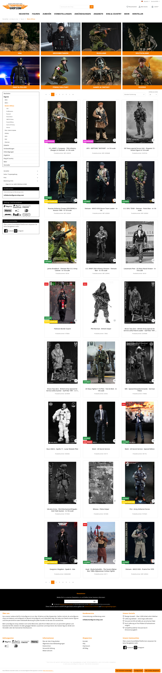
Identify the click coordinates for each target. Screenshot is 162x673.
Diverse (8, 127)
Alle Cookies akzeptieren (152, 670)
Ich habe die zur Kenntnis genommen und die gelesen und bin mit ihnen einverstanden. (82, 604)
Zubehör (6, 145)
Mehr (5, 162)
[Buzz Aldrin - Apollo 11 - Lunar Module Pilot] (62, 423)
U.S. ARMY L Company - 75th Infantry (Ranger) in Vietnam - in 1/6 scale (62, 149)
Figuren (6, 97)
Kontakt (85, 641)
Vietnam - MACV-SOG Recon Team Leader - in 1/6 (101, 209)
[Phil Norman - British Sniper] (101, 302)
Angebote (7, 155)
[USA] (20, 39)
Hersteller (7, 165)
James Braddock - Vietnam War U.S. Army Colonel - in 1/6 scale (62, 269)
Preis (5, 177)
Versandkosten (77, 662)
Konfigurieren (138, 670)
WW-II (6, 103)
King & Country (8, 158)
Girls (6, 136)
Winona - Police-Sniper (101, 509)
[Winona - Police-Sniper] (101, 483)
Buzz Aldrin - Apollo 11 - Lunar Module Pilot (62, 449)
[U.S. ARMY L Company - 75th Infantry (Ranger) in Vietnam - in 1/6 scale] (62, 122)
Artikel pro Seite (153, 92)
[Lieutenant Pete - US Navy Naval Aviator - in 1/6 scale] (139, 242)
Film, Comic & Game (10, 130)
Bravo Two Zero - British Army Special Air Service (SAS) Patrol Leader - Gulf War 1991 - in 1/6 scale (140, 329)
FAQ (84, 643)
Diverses (7, 142)
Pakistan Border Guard (62, 329)
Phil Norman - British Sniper (101, 329)
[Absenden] (94, 601)
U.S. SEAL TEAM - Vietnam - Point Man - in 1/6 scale (139, 209)
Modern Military (9, 106)
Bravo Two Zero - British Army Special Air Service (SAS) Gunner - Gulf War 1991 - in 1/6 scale (62, 390)
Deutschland (9, 116)
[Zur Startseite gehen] (15, 6)
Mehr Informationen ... (48, 670)
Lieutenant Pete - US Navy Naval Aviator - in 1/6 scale (140, 269)
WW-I (6, 100)
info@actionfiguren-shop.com (14, 195)
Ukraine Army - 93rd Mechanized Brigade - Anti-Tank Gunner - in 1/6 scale (62, 510)
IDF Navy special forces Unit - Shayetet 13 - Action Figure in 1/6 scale (139, 149)
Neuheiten (7, 93)
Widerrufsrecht (47, 651)
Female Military (10, 122)
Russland (8, 114)
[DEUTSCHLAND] (142, 39)
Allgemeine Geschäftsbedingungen (54, 643)
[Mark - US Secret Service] (101, 423)
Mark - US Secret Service (101, 449)
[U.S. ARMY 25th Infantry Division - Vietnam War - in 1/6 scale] (101, 242)
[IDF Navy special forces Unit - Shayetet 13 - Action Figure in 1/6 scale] (139, 122)
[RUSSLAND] (101, 39)
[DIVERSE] (142, 73)
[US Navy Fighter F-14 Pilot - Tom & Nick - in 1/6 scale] (101, 363)
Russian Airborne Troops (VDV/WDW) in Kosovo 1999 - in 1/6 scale (62, 209)
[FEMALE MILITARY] (60, 73)
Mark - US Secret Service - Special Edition (139, 449)
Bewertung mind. (8, 181)
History (7, 133)
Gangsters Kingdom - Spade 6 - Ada (62, 569)
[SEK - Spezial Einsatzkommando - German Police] (139, 363)
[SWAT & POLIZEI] (20, 73)
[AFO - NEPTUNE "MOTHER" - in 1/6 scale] (101, 122)
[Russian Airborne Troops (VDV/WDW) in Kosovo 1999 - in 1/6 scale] (62, 182)
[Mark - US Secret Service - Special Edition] (139, 423)
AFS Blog (85, 648)
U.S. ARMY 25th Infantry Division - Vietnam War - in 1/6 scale (101, 269)
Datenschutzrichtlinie (91, 606)
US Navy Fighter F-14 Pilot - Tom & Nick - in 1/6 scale (101, 390)
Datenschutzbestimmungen (66, 604)
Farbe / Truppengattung (10, 174)
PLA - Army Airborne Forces (140, 509)
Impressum (86, 646)
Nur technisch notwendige (124, 670)
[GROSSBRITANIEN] (60, 39)
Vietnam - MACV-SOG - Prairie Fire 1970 (139, 569)
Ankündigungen (9, 152)
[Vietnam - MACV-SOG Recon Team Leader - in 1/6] (101, 182)
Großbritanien (9, 111)
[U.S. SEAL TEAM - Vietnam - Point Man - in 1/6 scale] (139, 182)
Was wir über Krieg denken (51, 641)
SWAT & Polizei (10, 119)
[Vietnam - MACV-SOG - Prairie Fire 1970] (139, 543)
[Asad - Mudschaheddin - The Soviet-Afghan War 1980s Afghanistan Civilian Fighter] (101, 543)
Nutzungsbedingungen (108, 606)
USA (7, 108)
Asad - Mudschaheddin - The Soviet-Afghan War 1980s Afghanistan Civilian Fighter (101, 570)
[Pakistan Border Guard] (62, 302)
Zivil (6, 139)
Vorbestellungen (9, 149)
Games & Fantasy (10, 124)
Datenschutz (47, 646)
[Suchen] (92, 7)
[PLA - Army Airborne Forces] (139, 483)
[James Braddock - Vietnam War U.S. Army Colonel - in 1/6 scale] (62, 242)
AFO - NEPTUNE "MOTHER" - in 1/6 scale (101, 148)
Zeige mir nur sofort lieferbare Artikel (16, 184)
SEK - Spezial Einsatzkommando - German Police (140, 390)
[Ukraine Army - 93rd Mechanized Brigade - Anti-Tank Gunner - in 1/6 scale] (62, 483)
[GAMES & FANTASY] (101, 73)
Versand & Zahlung (49, 648)
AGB (90, 604)
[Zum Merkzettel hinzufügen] (76, 140)
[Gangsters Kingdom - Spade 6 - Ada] (62, 543)
